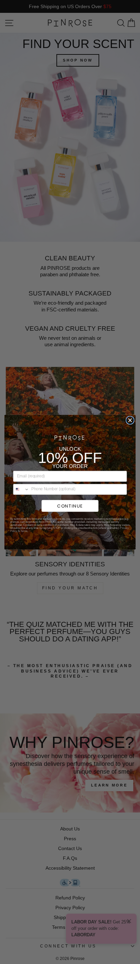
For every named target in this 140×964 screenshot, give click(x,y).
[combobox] (21, 489)
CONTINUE (70, 505)
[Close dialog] (130, 420)
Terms (24, 530)
